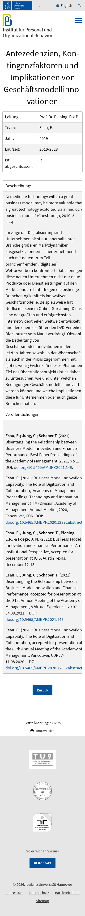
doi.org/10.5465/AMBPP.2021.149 (43, 467)
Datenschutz (39, 892)
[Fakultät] (40, 5)
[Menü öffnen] (78, 22)
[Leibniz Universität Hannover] (17, 5)
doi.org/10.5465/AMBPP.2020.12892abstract (43, 522)
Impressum (14, 892)
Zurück (42, 690)
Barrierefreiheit (67, 892)
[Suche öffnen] (80, 5)
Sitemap (42, 900)
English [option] (66, 5)
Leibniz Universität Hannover (49, 884)
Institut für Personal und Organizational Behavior (27, 32)
